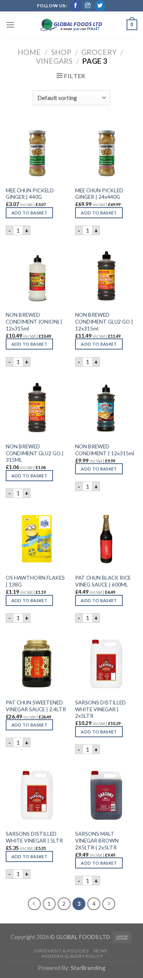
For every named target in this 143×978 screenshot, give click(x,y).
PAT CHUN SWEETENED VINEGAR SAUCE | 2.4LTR (36, 705)
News (100, 951)
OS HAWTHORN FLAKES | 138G (35, 581)
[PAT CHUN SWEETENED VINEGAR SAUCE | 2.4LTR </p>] (37, 664)
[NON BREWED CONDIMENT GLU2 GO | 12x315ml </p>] (106, 276)
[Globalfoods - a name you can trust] (71, 24)
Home (29, 52)
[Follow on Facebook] (75, 5)
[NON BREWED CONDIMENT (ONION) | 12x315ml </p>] (37, 276)
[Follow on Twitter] (100, 5)
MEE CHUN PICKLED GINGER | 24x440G (99, 193)
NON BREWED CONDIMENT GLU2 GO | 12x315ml (104, 321)
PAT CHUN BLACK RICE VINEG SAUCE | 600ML (103, 581)
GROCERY (99, 52)
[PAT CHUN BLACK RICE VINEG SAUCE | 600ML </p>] (106, 539)
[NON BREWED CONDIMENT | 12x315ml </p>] (106, 408)
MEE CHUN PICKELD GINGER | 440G (30, 193)
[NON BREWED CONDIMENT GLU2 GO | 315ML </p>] (37, 408)
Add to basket (29, 212)
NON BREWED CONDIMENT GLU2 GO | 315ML (35, 453)
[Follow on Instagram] (87, 5)
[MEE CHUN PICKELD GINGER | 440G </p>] (37, 152)
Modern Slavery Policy (72, 956)
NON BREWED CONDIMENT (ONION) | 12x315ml (34, 321)
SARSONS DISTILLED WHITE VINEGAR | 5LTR (34, 837)
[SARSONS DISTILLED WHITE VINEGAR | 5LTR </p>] (37, 795)
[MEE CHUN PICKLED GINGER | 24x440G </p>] (106, 152)
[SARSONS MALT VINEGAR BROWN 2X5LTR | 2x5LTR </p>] (106, 795)
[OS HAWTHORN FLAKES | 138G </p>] (37, 539)
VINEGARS (54, 60)
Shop (61, 52)
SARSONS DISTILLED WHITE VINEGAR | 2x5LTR (100, 709)
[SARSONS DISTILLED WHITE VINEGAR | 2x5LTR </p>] (106, 664)
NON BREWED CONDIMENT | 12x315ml (104, 449)
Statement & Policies (61, 951)
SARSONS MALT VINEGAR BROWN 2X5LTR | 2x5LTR (97, 840)
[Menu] (10, 24)
